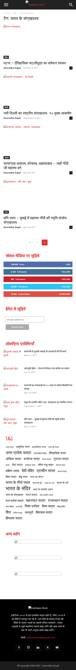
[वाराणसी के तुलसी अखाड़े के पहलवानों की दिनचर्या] (12, 356)
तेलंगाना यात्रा (60, 465)
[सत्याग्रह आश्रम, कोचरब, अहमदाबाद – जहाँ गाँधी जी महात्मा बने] (38, 142)
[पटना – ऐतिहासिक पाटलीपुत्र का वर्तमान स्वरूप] (38, 42)
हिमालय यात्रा (14, 518)
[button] (6, 5)
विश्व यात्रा (48, 506)
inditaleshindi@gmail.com (41, 637)
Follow (66, 271)
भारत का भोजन (36, 476)
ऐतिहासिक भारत (57, 453)
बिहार (6, 57)
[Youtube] (57, 647)
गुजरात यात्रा (61, 459)
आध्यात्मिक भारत (39, 446)
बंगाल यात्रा (62, 471)
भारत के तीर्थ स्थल (18, 482)
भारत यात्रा (31, 495)
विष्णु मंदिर (61, 506)
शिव (8, 512)
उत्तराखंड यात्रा (40, 453)
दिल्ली (6, 107)
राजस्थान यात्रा (58, 500)
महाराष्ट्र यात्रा (35, 500)
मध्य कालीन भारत (46, 495)
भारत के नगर (49, 482)
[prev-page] (30, 242)
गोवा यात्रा (17, 464)
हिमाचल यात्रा (44, 512)
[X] (47, 647)
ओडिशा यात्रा (13, 459)
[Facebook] (18, 647)
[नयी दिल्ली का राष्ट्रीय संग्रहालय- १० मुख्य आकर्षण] (38, 92)
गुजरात (7, 157)
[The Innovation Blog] (38, 578)
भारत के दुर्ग (37, 482)
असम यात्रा (10, 447)
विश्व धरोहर (32, 506)
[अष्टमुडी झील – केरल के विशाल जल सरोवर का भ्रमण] (12, 373)
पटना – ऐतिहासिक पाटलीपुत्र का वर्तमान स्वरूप (35, 63)
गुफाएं (7, 465)
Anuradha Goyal (12, 68)
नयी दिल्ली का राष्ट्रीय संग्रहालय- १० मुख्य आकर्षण (37, 113)
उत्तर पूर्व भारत (53, 447)
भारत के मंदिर (18, 488)
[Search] (71, 5)
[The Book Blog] (38, 562)
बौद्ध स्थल (23, 476)
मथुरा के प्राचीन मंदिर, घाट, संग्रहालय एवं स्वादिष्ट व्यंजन (48, 402)
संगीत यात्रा (17, 512)
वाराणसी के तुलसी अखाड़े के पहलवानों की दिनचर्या (45, 351)
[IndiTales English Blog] (38, 546)
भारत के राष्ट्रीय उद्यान (43, 489)
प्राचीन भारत (46, 470)
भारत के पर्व (62, 482)
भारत (6, 212)
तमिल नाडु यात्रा (45, 464)
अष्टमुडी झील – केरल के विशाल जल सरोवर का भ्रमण (46, 368)
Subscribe (64, 294)
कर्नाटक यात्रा (32, 459)
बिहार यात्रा (11, 476)
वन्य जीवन (10, 506)
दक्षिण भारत (12, 471)
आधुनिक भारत (23, 446)
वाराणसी (19, 506)
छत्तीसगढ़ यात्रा (30, 465)
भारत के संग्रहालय (14, 494)
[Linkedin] (38, 647)
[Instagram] (28, 647)
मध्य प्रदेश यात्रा (15, 500)
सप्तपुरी (29, 512)
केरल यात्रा (46, 459)
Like (68, 264)
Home (7, 13)
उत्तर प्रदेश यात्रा (18, 452)
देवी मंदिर (28, 470)
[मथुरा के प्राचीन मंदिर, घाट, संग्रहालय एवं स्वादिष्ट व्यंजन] (12, 406)
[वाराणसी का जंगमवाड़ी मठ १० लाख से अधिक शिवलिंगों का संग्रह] (12, 390)
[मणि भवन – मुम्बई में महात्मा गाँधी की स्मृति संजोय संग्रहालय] (38, 197)
